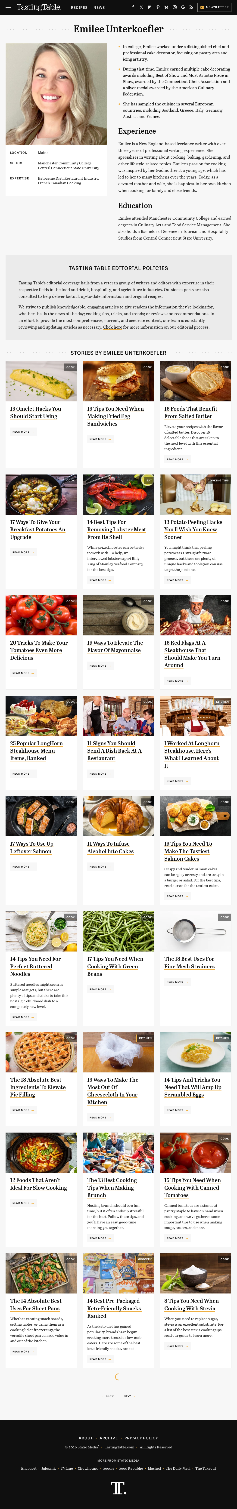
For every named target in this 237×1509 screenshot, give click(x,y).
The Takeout (205, 1468)
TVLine (67, 1468)
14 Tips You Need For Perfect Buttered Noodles (35, 966)
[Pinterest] (158, 8)
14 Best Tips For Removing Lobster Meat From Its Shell (116, 529)
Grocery (145, 1259)
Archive (109, 1438)
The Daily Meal (178, 1468)
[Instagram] (174, 8)
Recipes (79, 7)
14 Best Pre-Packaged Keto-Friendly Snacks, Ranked (114, 1308)
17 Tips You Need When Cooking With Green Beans (115, 966)
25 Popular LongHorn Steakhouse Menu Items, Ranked (36, 751)
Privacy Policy (141, 1438)
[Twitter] (141, 8)
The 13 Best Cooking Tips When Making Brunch (112, 1187)
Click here (112, 327)
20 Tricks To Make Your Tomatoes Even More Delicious (39, 650)
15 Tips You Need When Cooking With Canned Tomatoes (192, 1187)
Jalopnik (48, 1468)
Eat (149, 480)
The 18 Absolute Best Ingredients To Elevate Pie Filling (38, 1087)
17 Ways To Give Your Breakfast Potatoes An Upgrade (37, 529)
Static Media (88, 1447)
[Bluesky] (166, 8)
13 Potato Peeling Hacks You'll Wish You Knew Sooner (193, 529)
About (86, 1438)
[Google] (183, 8)
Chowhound (88, 1468)
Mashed (154, 1468)
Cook (70, 367)
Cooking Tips (218, 480)
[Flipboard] (149, 8)
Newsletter (217, 7)
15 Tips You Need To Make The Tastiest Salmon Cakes (188, 851)
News (99, 7)
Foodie (108, 1468)
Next (127, 1396)
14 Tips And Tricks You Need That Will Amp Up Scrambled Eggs (192, 1087)
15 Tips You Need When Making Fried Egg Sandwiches (115, 416)
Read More (20, 431)
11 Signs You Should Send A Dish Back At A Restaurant (114, 751)
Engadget (29, 1468)
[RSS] (191, 8)
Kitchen (222, 701)
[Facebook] (133, 8)
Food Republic (131, 1468)
